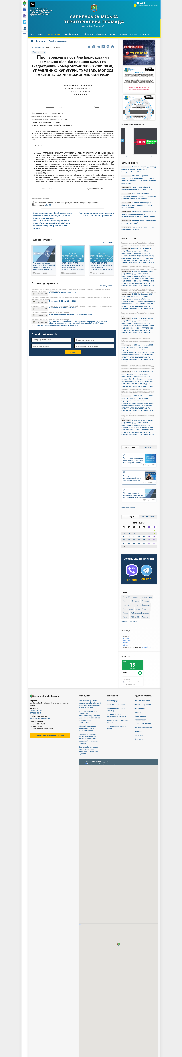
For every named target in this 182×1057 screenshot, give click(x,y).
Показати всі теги (129, 622)
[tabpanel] (139, 141)
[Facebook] (24, 9)
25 (129, 543)
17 (124, 540)
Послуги (113, 34)
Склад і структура (71, 34)
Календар (130, 517)
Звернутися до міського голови (50, 735)
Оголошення (130, 447)
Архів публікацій (147, 517)
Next (151, 156)
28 (144, 543)
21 (144, 540)
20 (139, 540)
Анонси (148, 447)
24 (124, 543)
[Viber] (24, 16)
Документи (88, 34)
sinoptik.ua (146, 647)
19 (134, 540)
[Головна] (24, 3)
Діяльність (101, 34)
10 (124, 537)
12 (134, 537)
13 (139, 537)
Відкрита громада (128, 34)
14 (144, 537)
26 (134, 543)
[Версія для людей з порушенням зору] (24, 28)
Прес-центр (145, 34)
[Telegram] (24, 22)
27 (139, 543)
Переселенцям (53, 34)
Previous (127, 156)
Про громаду (36, 34)
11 (129, 537)
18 (129, 540)
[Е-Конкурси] (139, 141)
